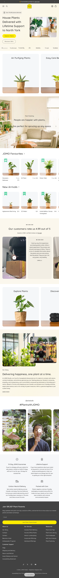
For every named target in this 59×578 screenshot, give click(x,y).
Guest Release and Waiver (10, 556)
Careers (4, 535)
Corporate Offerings (30, 538)
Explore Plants (9, 36)
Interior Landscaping (30, 535)
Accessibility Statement (9, 559)
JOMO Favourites (12, 153)
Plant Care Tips (50, 530)
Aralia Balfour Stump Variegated (46, 212)
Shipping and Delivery (8, 550)
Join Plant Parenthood (29, 522)
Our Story (5, 530)
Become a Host (6, 538)
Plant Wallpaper (50, 535)
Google (40, 233)
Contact (4, 532)
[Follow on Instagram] (31, 564)
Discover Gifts (9, 41)
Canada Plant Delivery (30, 530)
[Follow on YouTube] (35, 564)
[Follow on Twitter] (27, 564)
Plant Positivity (50, 541)
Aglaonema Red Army (9, 211)
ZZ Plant (23, 178)
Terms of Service (42, 573)
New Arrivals (9, 186)
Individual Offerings (30, 541)
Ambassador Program (9, 541)
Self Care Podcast (51, 538)
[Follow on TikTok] (23, 564)
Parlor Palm (43, 178)
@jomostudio (29, 400)
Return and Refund (7, 553)
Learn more (37, 1)
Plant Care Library (51, 532)
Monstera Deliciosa (5, 179)
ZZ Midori (24, 211)
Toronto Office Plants (30, 532)
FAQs (3, 548)
